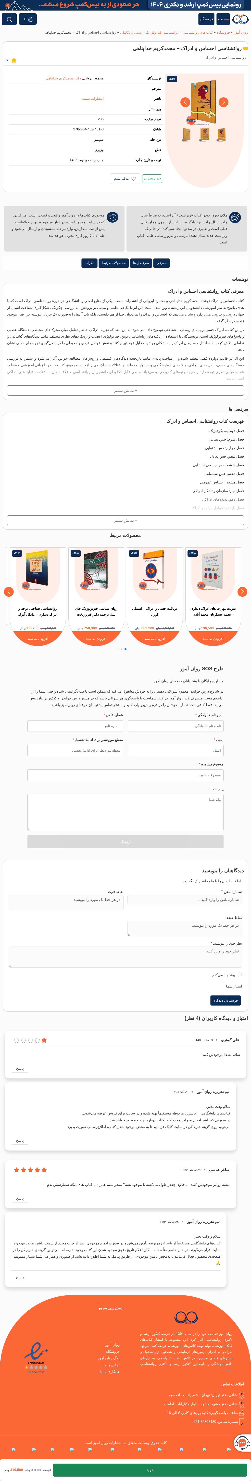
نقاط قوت (116, 891)
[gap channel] (8, 1454)
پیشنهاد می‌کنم (223, 975)
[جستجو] (9, 19)
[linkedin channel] (174, 1454)
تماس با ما (111, 1365)
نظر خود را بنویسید (226, 943)
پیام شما (218, 789)
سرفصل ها (141, 263)
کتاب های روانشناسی (198, 32)
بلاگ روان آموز (109, 1358)
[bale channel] (84, 1454)
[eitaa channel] (46, 1454)
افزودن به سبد (213, 639)
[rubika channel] (27, 1454)
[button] (185, 102)
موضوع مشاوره (211, 764)
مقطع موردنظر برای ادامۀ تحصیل (98, 740)
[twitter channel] (242, 1454)
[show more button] (125, 390)
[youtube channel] (104, 1454)
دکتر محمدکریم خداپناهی (63, 78)
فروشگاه (223, 32)
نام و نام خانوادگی (209, 715)
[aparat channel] (152, 1454)
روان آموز (241, 32)
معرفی (161, 263)
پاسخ (20, 1068)
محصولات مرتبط (114, 263)
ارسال (125, 841)
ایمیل (219, 740)
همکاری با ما (110, 1371)
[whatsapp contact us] (128, 1454)
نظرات (89, 263)
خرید (150, 1470)
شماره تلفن (113, 715)
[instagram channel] (220, 1454)
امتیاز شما (234, 986)
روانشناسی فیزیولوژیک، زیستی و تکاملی (149, 32)
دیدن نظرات (152, 178)
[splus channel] (65, 1454)
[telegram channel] (196, 1454)
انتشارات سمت (93, 99)
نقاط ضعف (233, 917)
